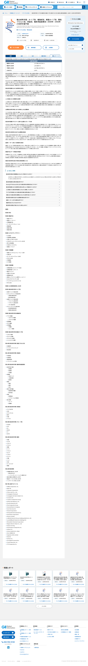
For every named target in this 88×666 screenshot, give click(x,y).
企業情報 (76, 626)
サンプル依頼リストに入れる (11, 584)
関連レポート (55, 56)
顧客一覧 (77, 634)
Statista (22, 649)
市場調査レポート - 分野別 (25, 630)
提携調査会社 (78, 636)
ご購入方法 (50, 634)
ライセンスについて (75, 34)
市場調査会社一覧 (24, 638)
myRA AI (22, 652)
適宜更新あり (36, 41)
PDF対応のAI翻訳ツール (53, 632)
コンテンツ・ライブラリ (79, 641)
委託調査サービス (38, 629)
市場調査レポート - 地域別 (25, 634)
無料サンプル (50, 629)
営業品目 (77, 632)
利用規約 (18, 661)
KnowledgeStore (24, 654)
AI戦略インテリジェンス (25, 647)
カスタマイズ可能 (23, 41)
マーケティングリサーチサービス (39, 632)
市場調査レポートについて (14, 13)
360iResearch (25, 33)
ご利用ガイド (50, 626)
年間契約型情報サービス (25, 636)
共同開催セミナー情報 (66, 632)
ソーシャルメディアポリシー (26, 661)
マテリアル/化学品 (26, 13)
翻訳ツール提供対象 (50, 41)
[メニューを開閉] (84, 2)
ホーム (6, 13)
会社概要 (77, 629)
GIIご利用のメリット (24, 641)
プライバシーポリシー (11, 661)
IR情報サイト (78, 638)
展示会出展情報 (64, 629)
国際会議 (37, 647)
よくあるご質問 (51, 636)
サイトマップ (4, 661)
